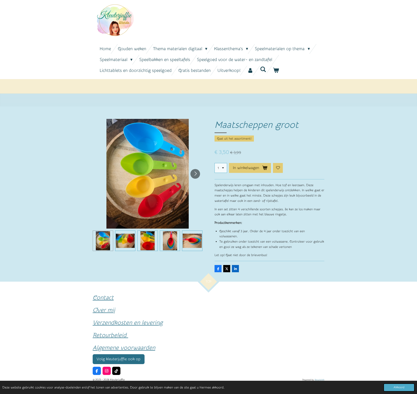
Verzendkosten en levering (128, 322)
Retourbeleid (110, 335)
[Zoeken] (263, 69)
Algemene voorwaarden (124, 347)
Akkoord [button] (399, 387)
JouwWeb (319, 380)
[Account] (250, 70)
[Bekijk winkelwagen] (275, 70)
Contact (103, 297)
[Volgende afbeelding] (195, 174)
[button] (103, 241)
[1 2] (221, 168)
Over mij (104, 310)
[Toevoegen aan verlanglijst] (278, 168)
